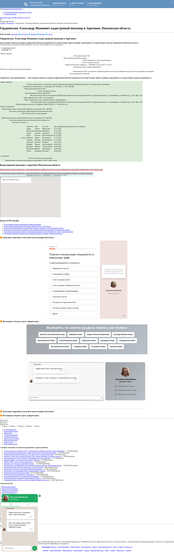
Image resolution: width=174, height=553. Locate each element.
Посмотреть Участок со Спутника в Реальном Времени (23, 469)
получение (24, 34)
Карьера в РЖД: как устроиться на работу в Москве (21, 460)
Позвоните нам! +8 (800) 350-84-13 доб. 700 (15, 17)
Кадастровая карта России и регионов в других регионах (23, 467)
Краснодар (128, 547)
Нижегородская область (10, 490)
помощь (33, 34)
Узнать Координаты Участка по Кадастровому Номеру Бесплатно (26, 480)
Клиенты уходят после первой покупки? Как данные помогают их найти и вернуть (33, 456)
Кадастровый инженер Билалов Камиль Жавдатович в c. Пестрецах (27, 226)
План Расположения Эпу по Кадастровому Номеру (21, 476)
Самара (120, 547)
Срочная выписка (10, 14)
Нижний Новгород (105, 547)
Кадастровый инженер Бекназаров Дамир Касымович (22, 224)
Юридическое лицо (10, 440)
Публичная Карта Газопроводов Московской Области (22, 478)
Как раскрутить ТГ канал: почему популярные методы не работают (27, 458)
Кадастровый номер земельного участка (18, 12)
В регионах (46, 547)
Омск (115, 547)
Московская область (9, 487)
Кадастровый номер (11, 431)
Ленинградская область (10, 489)
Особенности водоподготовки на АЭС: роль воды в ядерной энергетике (29, 454)
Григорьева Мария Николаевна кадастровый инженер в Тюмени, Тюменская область (33, 233)
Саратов (128, 550)
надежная (14, 34)
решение (42, 34)
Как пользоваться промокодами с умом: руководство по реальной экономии (30, 453)
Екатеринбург (86, 547)
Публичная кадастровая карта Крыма (17, 473)
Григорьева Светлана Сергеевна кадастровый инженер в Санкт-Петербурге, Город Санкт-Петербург (38, 232)
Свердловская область (9, 492)
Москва (53, 547)
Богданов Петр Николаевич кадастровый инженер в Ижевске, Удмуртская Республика (34, 228)
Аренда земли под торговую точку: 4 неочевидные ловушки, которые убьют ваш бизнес (34, 451)
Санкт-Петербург (63, 547)
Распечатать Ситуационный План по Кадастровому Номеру (24, 471)
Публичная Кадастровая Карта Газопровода (19, 474)
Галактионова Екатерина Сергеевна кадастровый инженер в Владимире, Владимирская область (37, 230)
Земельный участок (10, 437)
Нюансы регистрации (11, 438)
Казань (94, 547)
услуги (50, 34)
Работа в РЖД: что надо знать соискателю (18, 462)
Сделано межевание (11, 435)
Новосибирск (75, 547)
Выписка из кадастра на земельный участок (19, 463)
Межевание (8, 433)
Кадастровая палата (11, 444)
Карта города (8, 442)
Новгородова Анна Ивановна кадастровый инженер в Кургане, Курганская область (33, 465)
